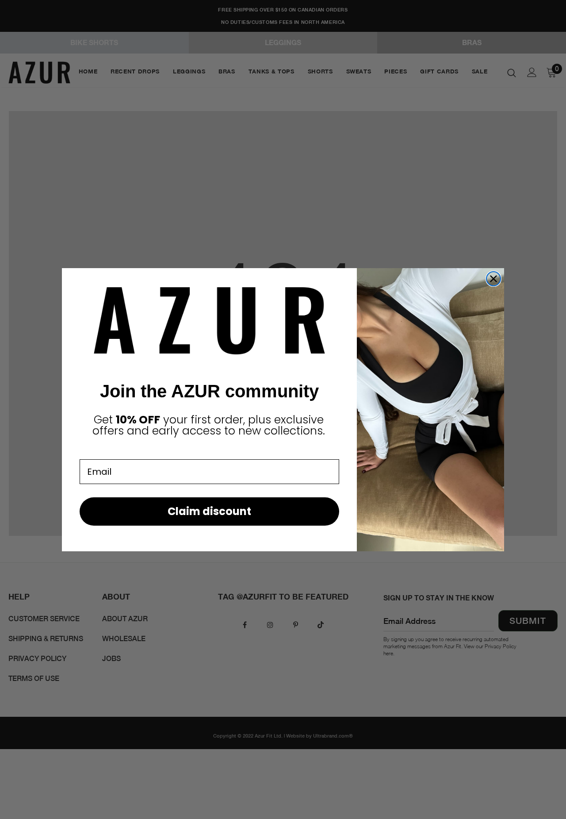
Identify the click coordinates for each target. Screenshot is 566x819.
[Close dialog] (493, 279)
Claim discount (209, 511)
